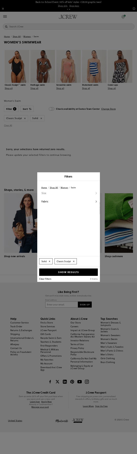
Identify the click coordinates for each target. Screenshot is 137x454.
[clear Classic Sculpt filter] (74, 261)
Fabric (44, 201)
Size (43, 193)
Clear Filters (45, 278)
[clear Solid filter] (49, 261)
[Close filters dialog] (96, 177)
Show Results (68, 272)
